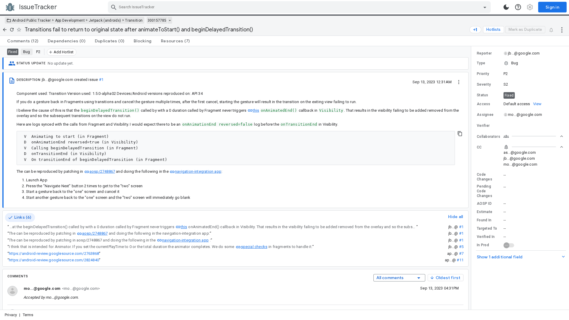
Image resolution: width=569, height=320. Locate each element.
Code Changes (484, 176)
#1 (101, 79)
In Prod (483, 245)
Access (483, 104)
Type (481, 63)
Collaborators (488, 137)
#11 (460, 260)
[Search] (113, 7)
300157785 (157, 20)
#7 (461, 253)
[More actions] (562, 29)
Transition (134, 20)
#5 (461, 246)
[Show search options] (484, 7)
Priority (483, 74)
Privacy (11, 315)
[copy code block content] (459, 133)
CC (479, 147)
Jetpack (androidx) (105, 20)
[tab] (22, 41)
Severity (484, 84)
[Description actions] (458, 82)
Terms (28, 315)
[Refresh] (11, 29)
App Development (70, 20)
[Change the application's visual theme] (506, 7)
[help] (518, 7)
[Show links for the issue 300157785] (169, 20)
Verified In (486, 237)
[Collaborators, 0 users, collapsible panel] (533, 136)
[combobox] (300, 7)
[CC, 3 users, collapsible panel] (533, 147)
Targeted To (487, 228)
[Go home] (4, 29)
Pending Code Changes (484, 191)
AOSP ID (484, 203)
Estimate (484, 212)
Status (482, 95)
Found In (484, 220)
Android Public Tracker (31, 20)
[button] (520, 63)
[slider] (472, 178)
